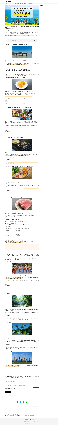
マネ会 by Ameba (9, 407)
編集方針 (37, 421)
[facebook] (17, 402)
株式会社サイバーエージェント (21, 415)
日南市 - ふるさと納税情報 (10, 384)
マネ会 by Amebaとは (22, 421)
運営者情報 (27, 421)
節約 (8, 3)
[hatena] (23, 402)
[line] (26, 402)
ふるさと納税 (11, 3)
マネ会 (6, 3)
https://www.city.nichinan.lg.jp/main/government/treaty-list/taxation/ (16, 385)
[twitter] (20, 402)
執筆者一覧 (34, 421)
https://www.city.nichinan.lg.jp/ (10, 381)
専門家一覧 (30, 421)
